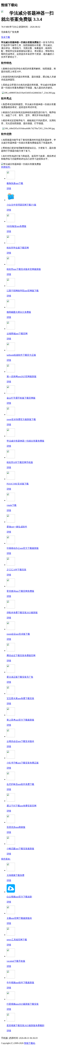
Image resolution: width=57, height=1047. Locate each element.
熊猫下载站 (29, 1043)
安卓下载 (5, 37)
